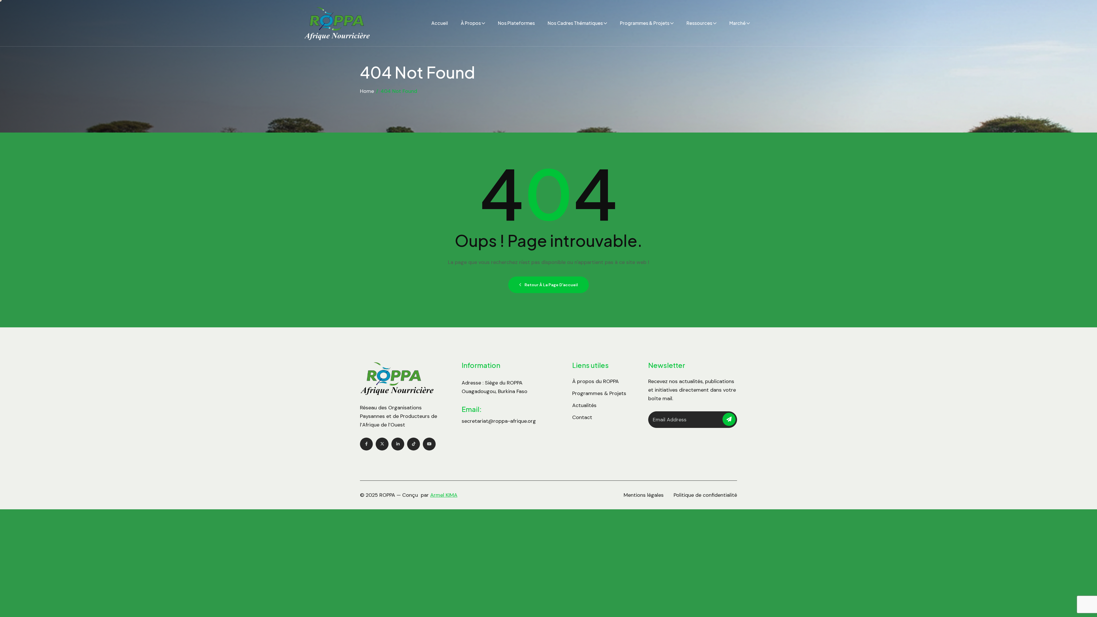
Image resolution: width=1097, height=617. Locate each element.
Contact (582, 417)
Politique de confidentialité (705, 495)
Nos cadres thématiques (575, 23)
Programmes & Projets (644, 23)
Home (367, 91)
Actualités (584, 405)
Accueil (439, 23)
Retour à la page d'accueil (551, 284)
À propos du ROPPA (595, 381)
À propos (471, 23)
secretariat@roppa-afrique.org (499, 421)
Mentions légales (644, 495)
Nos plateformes (516, 23)
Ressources (699, 23)
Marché (737, 23)
